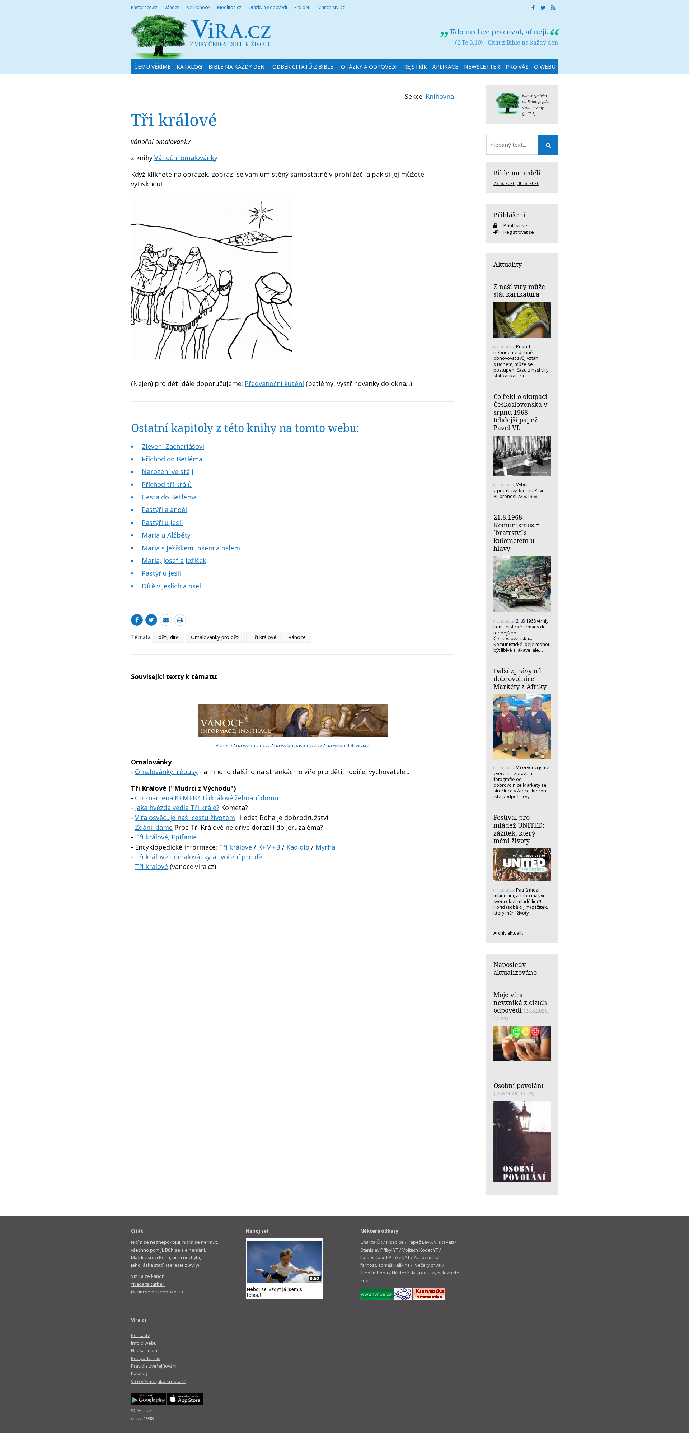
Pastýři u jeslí (162, 522)
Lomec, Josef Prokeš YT (385, 1257)
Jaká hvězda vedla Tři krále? (177, 807)
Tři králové (264, 637)
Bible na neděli (517, 172)
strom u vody (533, 107)
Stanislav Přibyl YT (379, 1250)
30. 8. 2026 (528, 183)
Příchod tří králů (167, 484)
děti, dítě (169, 637)
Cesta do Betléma (169, 497)
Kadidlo (297, 847)
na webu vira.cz (253, 745)
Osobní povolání (518, 1085)
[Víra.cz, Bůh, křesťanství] (201, 37)
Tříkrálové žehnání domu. (241, 798)
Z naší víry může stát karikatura (519, 290)
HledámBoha (374, 1272)
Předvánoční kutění (274, 383)
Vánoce (297, 637)
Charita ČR (371, 1242)
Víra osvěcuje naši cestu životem (185, 817)
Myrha (325, 847)
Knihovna (440, 96)
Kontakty (140, 1335)
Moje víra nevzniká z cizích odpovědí (520, 1002)
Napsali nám (144, 1350)
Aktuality (507, 264)
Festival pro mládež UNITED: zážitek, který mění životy (518, 829)
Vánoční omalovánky (185, 157)
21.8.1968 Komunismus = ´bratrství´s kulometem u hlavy (516, 533)
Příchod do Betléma (172, 459)
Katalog (139, 1373)
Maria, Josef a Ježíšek (174, 560)
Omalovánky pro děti (215, 637)
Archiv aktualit (508, 933)
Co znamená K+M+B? (167, 798)
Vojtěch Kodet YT (420, 1250)
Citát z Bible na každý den (523, 42)
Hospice (395, 1242)
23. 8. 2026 (504, 183)
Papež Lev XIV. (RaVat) (431, 1242)
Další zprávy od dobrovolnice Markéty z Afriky (520, 678)
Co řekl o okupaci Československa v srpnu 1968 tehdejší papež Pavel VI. (520, 412)
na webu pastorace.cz (298, 745)
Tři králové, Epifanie (166, 837)
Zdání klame (154, 827)
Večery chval (428, 1265)
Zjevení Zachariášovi (173, 446)
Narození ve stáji (167, 471)
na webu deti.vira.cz (348, 745)
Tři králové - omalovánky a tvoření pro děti (201, 856)
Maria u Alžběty (166, 535)
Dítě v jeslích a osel (171, 586)
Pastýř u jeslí (161, 573)
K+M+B (269, 847)
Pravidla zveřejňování (154, 1366)
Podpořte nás (145, 1358)
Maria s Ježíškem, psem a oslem (191, 548)
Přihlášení (509, 214)
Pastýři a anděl (164, 509)
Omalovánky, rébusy (166, 771)
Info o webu (144, 1343)
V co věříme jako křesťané (158, 1381)
